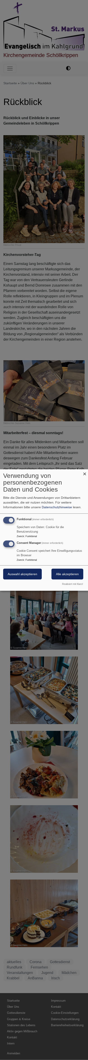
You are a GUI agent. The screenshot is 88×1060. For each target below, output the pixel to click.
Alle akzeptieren (67, 574)
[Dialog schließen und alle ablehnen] (84, 472)
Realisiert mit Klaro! (72, 584)
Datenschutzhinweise (57, 507)
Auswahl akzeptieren (22, 574)
